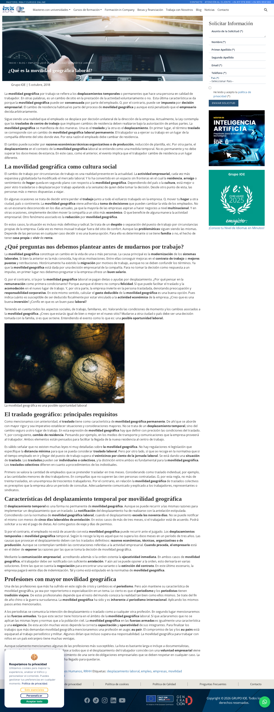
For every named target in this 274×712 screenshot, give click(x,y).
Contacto (196, 2)
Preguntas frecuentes (213, 684)
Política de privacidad (67, 684)
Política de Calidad (164, 684)
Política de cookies (117, 684)
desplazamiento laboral (123, 671)
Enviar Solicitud (223, 103)
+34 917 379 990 (241, 2)
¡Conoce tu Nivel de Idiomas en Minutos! (236, 228)
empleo (146, 671)
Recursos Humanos (68, 671)
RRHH (88, 671)
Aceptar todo (34, 701)
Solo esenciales (34, 689)
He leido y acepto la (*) (232, 94)
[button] (264, 702)
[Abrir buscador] (266, 10)
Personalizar (34, 695)
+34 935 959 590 (261, 2)
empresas (160, 671)
